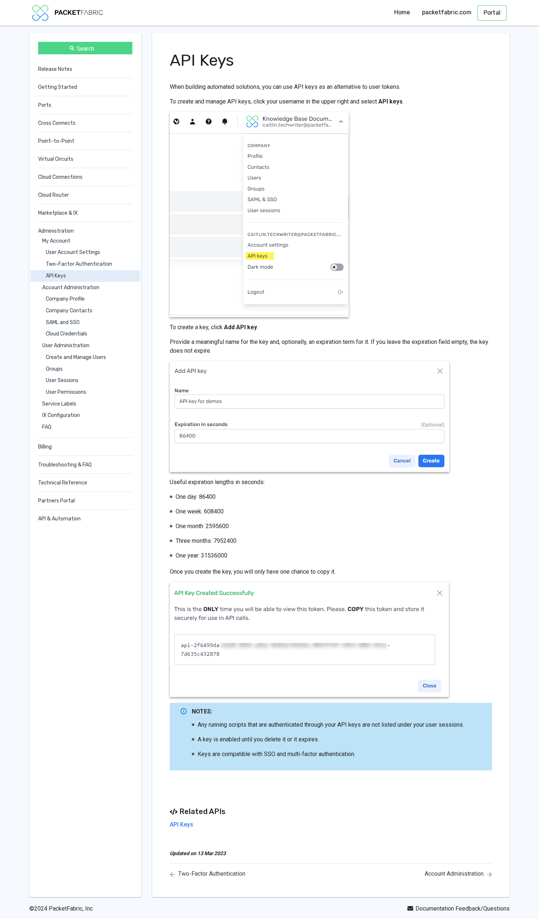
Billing (45, 447)
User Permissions (66, 392)
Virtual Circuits (55, 159)
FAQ (46, 427)
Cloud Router (53, 195)
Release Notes (55, 69)
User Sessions (62, 380)
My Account (56, 241)
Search (85, 48)
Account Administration (70, 287)
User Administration (65, 345)
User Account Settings (73, 253)
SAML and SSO (63, 322)
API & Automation (59, 519)
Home (402, 12)
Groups (54, 369)
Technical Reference (62, 483)
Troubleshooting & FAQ (65, 465)
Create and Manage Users (76, 357)
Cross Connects (57, 123)
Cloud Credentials (66, 334)
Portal (492, 12)
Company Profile (65, 299)
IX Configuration (61, 416)
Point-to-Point (56, 141)
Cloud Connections (60, 177)
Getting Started (57, 87)
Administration (56, 231)
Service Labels (59, 404)
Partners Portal (56, 501)
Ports (44, 105)
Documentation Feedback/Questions (462, 908)
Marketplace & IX (58, 213)
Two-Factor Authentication (79, 264)
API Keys (56, 276)
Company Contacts (69, 311)
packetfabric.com (447, 12)
